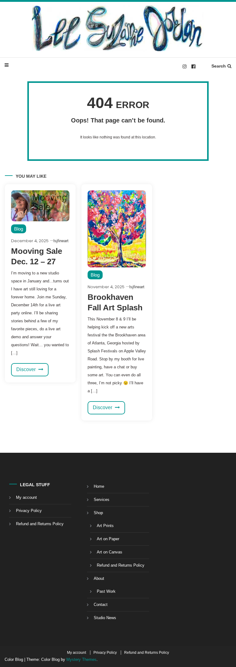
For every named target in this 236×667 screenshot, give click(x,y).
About (99, 578)
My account (26, 497)
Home (99, 486)
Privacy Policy (29, 510)
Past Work (106, 591)
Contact (101, 604)
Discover (26, 369)
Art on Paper (108, 539)
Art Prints (105, 525)
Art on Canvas (109, 552)
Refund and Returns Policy (40, 524)
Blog (18, 228)
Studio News (105, 617)
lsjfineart (61, 240)
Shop (98, 512)
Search (218, 66)
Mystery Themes (81, 659)
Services (101, 499)
